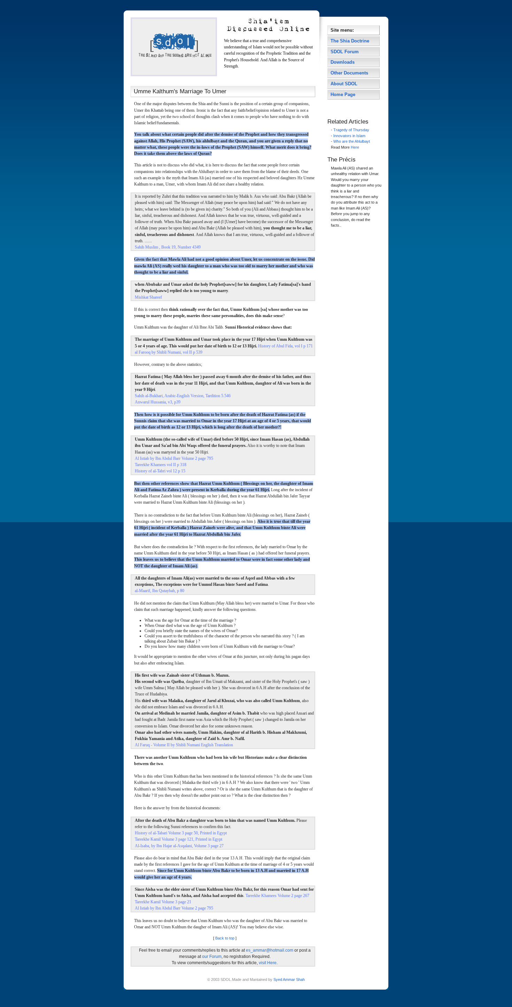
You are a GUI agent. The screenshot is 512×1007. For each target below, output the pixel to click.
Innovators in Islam (349, 136)
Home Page (343, 94)
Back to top (224, 938)
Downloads (343, 62)
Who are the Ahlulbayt (351, 141)
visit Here (268, 962)
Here (355, 147)
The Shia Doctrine (350, 41)
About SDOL (344, 83)
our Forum (212, 956)
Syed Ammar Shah (288, 979)
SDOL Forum (345, 51)
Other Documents (349, 73)
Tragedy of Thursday (351, 130)
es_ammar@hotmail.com (269, 950)
